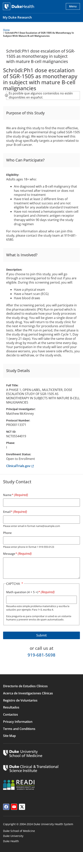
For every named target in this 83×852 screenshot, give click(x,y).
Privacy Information (17, 721)
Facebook (6, 807)
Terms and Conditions (19, 729)
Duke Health (11, 841)
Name (7, 495)
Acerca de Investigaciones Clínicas (28, 693)
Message (9, 554)
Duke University (13, 836)
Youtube (14, 807)
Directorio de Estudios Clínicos (25, 686)
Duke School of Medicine (19, 831)
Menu (73, 6)
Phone (7, 533)
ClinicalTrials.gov (20, 466)
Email (7, 512)
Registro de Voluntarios (20, 700)
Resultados (11, 707)
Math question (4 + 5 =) (22, 592)
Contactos (10, 714)
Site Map (9, 736)
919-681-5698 (41, 655)
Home (6, 29)
